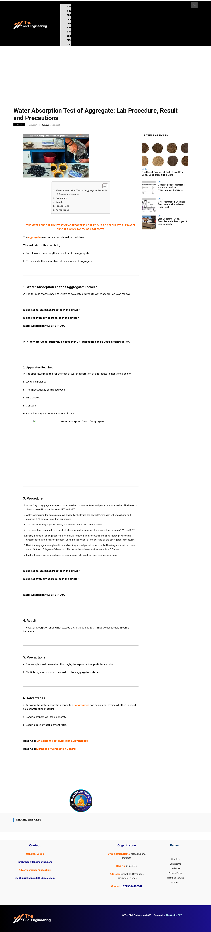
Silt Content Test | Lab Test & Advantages (62, 740)
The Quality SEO (174, 915)
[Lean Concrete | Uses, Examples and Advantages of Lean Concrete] (149, 222)
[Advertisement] (105, 69)
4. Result (58, 202)
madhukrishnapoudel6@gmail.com (35, 877)
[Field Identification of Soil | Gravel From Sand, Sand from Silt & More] (165, 153)
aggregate (34, 237)
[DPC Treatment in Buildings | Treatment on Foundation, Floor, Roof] (149, 205)
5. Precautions (62, 206)
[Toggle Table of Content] (103, 185)
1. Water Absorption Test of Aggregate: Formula (80, 190)
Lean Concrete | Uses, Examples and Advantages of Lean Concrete (172, 221)
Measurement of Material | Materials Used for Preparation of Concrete (171, 187)
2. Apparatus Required (68, 194)
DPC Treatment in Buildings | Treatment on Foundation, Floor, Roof (172, 204)
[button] (194, 5)
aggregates (82, 705)
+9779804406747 (131, 886)
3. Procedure (60, 198)
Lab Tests (19, 125)
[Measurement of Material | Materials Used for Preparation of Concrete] (149, 188)
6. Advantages (61, 210)
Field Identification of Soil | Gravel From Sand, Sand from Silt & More (163, 173)
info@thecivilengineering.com (35, 861)
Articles (144, 169)
